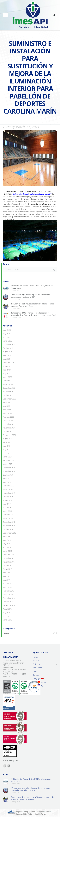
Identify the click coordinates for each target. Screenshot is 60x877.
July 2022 (6, 402)
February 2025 (8, 363)
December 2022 (9, 388)
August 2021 (7, 439)
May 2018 (6, 544)
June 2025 (7, 355)
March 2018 (7, 551)
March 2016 (7, 620)
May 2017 (6, 580)
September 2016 (9, 605)
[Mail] (8, 765)
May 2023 (6, 373)
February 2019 (8, 515)
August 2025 (7, 352)
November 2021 (9, 428)
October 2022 (8, 395)
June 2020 (7, 482)
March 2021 (7, 457)
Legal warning (22, 812)
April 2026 (7, 337)
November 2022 (9, 392)
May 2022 (6, 406)
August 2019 (7, 500)
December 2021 (9, 424)
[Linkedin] (4, 765)
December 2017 (9, 558)
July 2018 (6, 536)
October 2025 (8, 348)
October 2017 (8, 565)
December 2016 (9, 598)
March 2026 (7, 341)
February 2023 (8, 381)
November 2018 (9, 526)
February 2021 (8, 460)
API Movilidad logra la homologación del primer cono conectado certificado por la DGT (30, 296)
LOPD (33, 812)
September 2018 (9, 533)
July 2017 (6, 573)
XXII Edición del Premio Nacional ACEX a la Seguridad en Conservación (32, 287)
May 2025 (6, 359)
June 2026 (7, 330)
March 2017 (7, 587)
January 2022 (8, 421)
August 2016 (7, 609)
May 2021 (6, 450)
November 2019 (9, 493)
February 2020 (8, 486)
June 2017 (7, 576)
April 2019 (7, 507)
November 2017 (9, 562)
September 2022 (9, 399)
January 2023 (8, 384)
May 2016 (6, 613)
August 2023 (7, 366)
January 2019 (8, 518)
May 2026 (6, 334)
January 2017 (8, 594)
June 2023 (7, 370)
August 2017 (7, 569)
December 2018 (9, 522)
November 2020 (9, 471)
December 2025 (9, 344)
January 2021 (8, 464)
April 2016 (7, 616)
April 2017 (7, 584)
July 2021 (6, 442)
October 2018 (8, 529)
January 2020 (8, 489)
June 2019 (7, 504)
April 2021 (7, 453)
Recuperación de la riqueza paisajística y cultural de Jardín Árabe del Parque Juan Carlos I (32, 305)
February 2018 (8, 555)
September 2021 (9, 435)
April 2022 (7, 410)
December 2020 (9, 468)
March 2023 (7, 377)
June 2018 (7, 540)
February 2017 (8, 591)
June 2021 (7, 446)
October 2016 (8, 602)
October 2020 (8, 475)
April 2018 (7, 547)
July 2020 (6, 479)
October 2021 (8, 431)
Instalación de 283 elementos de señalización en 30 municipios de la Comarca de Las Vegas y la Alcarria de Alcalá (33, 314)
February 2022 (8, 417)
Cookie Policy (40, 814)
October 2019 (8, 497)
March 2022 (7, 413)
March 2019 (7, 511)
